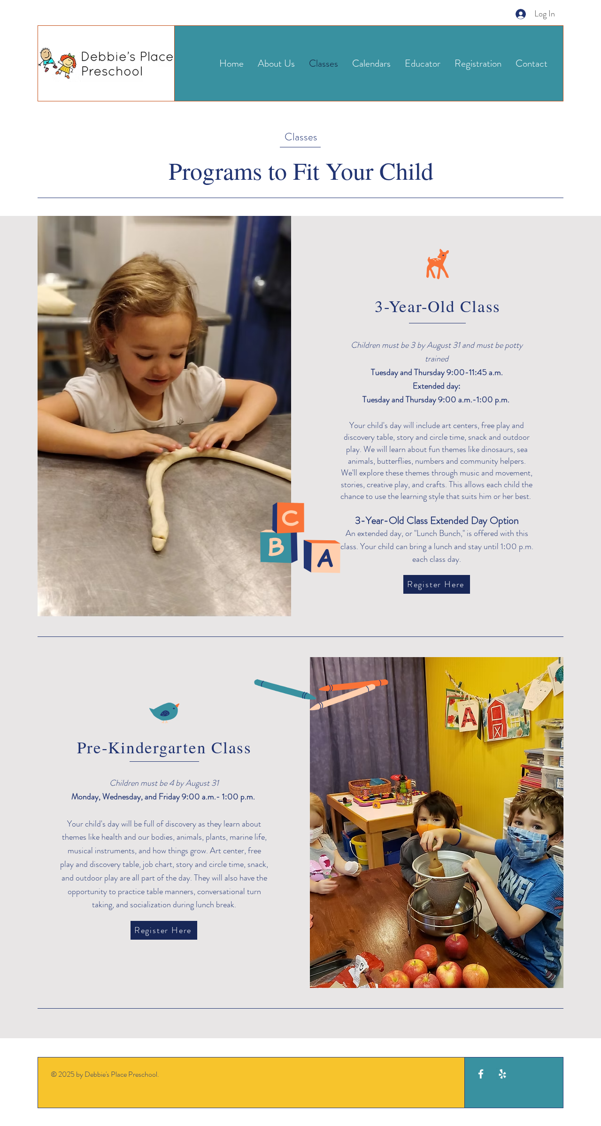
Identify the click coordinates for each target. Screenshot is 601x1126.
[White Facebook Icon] (481, 1074)
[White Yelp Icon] (502, 1074)
